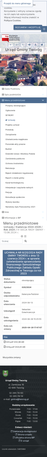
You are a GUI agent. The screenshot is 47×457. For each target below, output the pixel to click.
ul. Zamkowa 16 (16, 384)
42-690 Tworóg (16, 387)
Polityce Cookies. (12, 20)
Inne (7, 212)
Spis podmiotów (13, 94)
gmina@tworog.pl (20, 399)
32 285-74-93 (16, 393)
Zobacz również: (23, 427)
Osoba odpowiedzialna (12, 294)
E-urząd (24, 440)
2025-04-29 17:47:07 (32, 327)
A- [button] (23, 44)
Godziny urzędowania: (23, 405)
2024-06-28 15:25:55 (31, 319)
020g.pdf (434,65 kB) (15, 347)
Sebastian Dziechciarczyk (28, 310)
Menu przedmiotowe (15, 100)
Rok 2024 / (10, 229)
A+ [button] (17, 44)
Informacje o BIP (13, 217)
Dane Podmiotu (12, 89)
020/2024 (26, 287)
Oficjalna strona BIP (25, 437)
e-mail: (16, 399)
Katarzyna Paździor (30, 294)
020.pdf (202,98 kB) (15, 342)
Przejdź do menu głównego (17, 3)
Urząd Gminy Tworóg (23, 50)
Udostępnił (9, 311)
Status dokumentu (9, 280)
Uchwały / (9, 227)
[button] (29, 44)
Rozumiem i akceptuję (27, 27)
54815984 (21, 449)
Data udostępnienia (11, 319)
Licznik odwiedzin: (9, 449)
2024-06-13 (27, 302)
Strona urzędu (24, 434)
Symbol (7, 287)
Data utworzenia (9, 303)
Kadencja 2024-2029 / (29, 227)
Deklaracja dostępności (25, 431)
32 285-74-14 (16, 396)
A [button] (10, 44)
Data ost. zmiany (8, 327)
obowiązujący (28, 280)
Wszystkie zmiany (12, 357)
